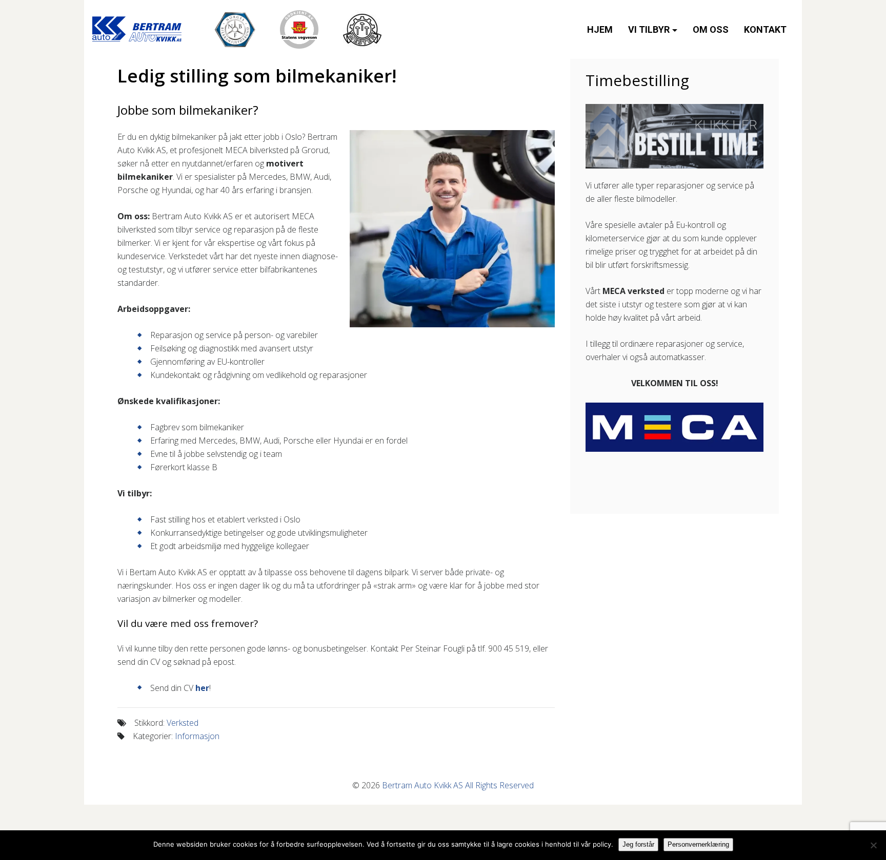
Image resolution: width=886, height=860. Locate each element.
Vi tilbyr (649, 29)
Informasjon (197, 736)
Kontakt (765, 29)
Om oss (711, 29)
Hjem (600, 29)
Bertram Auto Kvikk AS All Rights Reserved (458, 785)
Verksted (182, 722)
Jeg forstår (638, 844)
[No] (873, 845)
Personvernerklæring (698, 844)
